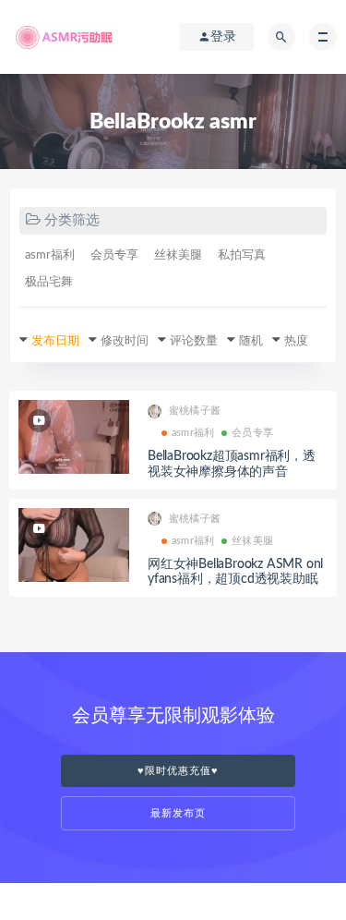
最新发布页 (178, 813)
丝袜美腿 (178, 255)
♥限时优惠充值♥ (178, 771)
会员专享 (114, 255)
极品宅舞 (49, 282)
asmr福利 (50, 255)
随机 (251, 341)
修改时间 (125, 341)
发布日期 (55, 341)
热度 (296, 341)
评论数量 (194, 341)
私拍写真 (242, 255)
